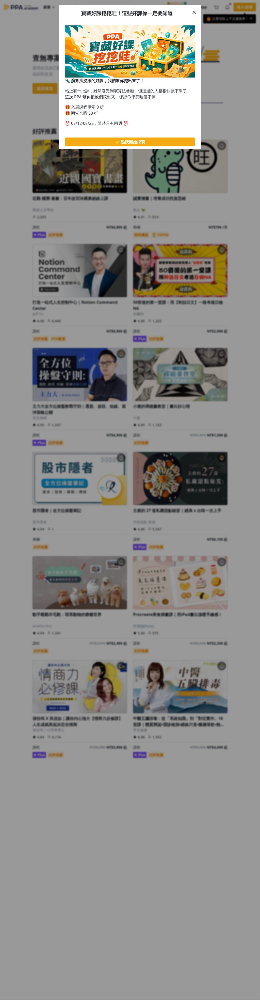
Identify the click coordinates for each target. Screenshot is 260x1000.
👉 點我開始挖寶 (130, 142)
